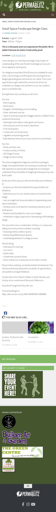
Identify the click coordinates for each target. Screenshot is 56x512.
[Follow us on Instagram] (28, 504)
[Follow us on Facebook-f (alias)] (23, 504)
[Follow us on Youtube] (33, 504)
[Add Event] (22, 397)
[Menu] (52, 14)
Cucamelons (33, 337)
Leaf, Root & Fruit (19, 55)
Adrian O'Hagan (10, 33)
